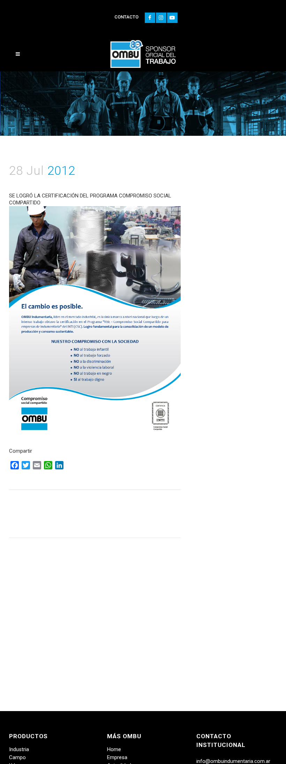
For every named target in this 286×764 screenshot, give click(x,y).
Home (114, 749)
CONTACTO (126, 17)
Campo (17, 757)
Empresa (117, 757)
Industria (19, 749)
